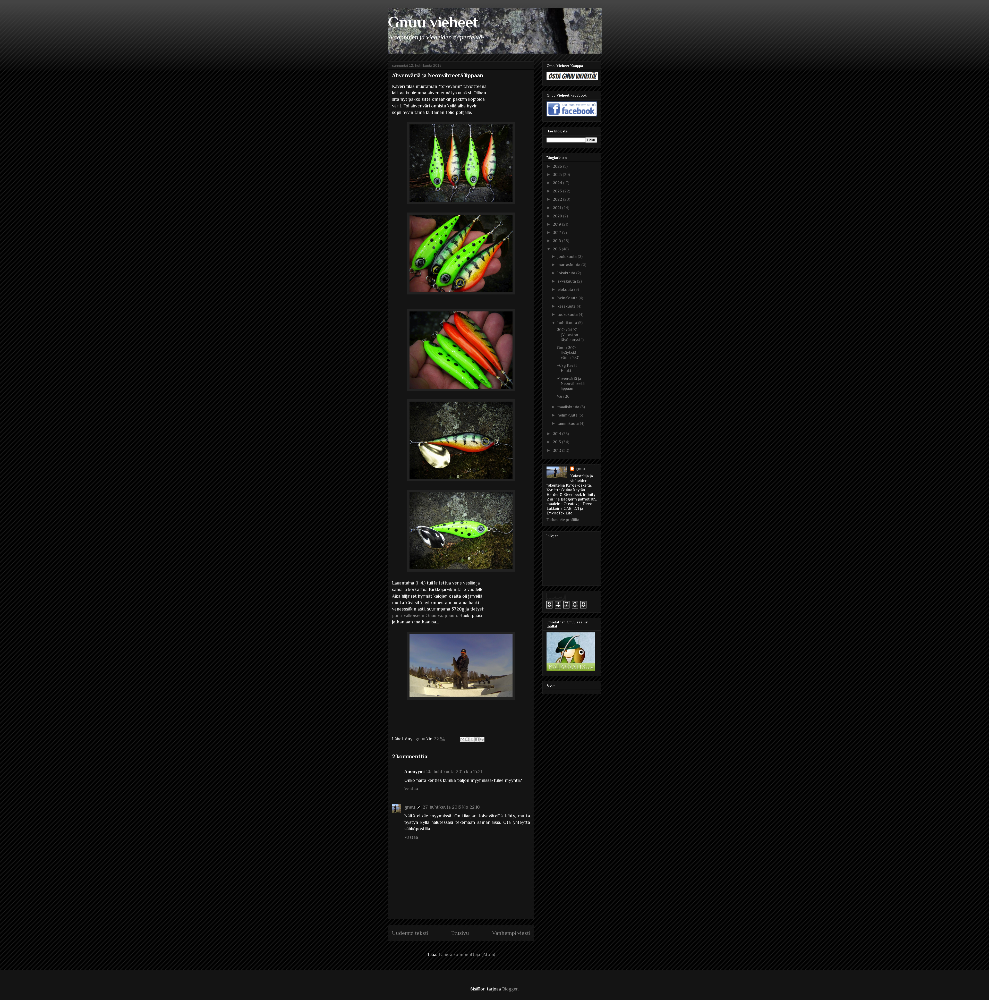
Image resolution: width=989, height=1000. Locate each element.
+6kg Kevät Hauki (567, 368)
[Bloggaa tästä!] (467, 739)
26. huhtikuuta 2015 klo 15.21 (454, 771)
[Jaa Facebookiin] (477, 739)
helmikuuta (568, 415)
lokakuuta (567, 273)
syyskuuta (567, 281)
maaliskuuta (569, 407)
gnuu (409, 807)
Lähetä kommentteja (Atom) (467, 954)
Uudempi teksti (410, 933)
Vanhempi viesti (511, 933)
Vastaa (411, 788)
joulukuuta (568, 256)
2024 (558, 183)
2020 (558, 216)
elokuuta (566, 289)
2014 (557, 433)
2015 (557, 249)
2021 (557, 208)
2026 (558, 166)
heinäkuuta (568, 298)
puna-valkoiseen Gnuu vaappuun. (425, 615)
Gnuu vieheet (433, 22)
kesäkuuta (567, 306)
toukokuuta (568, 314)
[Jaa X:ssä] (472, 739)
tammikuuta (569, 423)
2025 (558, 174)
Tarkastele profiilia (563, 520)
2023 (558, 191)
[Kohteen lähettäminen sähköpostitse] (462, 739)
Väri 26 (563, 396)
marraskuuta (569, 264)
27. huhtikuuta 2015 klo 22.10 (451, 807)
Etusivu (460, 933)
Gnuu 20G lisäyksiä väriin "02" (568, 352)
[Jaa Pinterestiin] (481, 739)
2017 (557, 232)
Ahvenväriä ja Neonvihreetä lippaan (571, 383)
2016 (557, 241)
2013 (557, 442)
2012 (557, 450)
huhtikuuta (568, 322)
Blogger (510, 988)
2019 (557, 224)
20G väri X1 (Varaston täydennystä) (570, 334)
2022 (558, 199)
